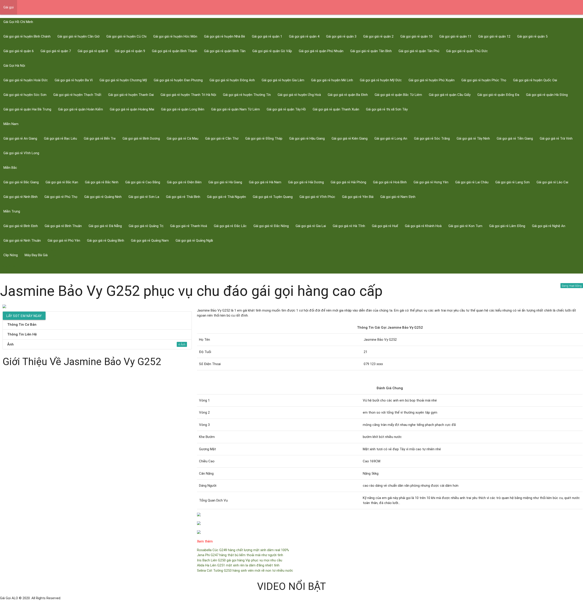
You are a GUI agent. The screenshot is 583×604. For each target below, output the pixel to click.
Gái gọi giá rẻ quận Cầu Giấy (449, 95)
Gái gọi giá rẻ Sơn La (143, 197)
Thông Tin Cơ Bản (21, 324)
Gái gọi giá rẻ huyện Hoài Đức (25, 80)
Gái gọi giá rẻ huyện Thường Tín (247, 95)
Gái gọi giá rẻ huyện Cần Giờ (78, 36)
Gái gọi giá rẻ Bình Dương (141, 138)
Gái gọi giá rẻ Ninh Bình (20, 197)
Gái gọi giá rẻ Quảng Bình (105, 240)
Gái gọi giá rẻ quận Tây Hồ (286, 109)
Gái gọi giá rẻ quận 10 (416, 36)
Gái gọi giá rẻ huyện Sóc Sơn (24, 95)
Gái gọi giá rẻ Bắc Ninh (101, 182)
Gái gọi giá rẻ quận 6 (18, 51)
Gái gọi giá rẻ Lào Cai (552, 182)
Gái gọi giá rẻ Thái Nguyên (226, 197)
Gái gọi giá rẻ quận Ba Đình (348, 95)
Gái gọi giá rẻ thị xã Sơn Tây (387, 109)
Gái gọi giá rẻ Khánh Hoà (423, 226)
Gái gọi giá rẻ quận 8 (93, 51)
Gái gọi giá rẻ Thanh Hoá (188, 226)
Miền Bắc (10, 168)
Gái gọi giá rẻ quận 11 (455, 36)
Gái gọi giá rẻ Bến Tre (100, 138)
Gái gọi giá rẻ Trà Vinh (556, 138)
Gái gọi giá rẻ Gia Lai (311, 226)
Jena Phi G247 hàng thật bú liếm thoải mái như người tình (240, 555)
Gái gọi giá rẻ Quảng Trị (146, 226)
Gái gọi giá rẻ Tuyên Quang (273, 197)
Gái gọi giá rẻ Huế (385, 226)
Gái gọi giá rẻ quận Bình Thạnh (174, 51)
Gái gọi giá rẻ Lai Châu (471, 182)
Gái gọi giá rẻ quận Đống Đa (498, 95)
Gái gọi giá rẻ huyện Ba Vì (74, 80)
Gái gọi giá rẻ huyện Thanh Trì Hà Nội (188, 95)
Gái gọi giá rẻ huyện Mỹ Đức (381, 80)
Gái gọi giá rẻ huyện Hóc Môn (175, 36)
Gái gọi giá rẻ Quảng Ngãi (194, 240)
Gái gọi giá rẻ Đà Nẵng (105, 226)
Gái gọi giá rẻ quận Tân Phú (419, 51)
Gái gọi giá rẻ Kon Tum (465, 226)
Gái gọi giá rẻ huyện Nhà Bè (224, 36)
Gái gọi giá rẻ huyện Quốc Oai (535, 80)
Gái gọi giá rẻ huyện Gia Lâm (283, 80)
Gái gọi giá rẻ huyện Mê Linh (332, 80)
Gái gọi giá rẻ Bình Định (20, 226)
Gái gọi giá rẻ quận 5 (532, 36)
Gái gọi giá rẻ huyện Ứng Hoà (299, 95)
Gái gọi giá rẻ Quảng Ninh (103, 197)
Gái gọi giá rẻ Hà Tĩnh (349, 226)
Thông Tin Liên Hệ (22, 334)
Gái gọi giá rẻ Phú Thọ (60, 197)
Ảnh (93, 344)
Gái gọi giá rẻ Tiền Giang (515, 138)
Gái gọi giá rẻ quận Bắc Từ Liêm (398, 95)
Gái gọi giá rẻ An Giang (20, 138)
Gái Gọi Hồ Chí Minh (18, 22)
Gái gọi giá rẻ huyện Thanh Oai (131, 95)
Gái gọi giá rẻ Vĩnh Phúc (317, 197)
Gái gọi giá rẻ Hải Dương (306, 182)
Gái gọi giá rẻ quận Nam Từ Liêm (235, 109)
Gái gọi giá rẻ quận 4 (304, 36)
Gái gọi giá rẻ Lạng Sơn (512, 182)
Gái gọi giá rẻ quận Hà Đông (547, 95)
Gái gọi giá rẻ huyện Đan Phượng (178, 80)
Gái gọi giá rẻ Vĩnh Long (21, 153)
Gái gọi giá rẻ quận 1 (267, 36)
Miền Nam (10, 124)
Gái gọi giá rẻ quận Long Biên (182, 109)
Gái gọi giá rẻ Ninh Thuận (22, 240)
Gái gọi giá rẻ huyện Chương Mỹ (123, 80)
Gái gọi (8, 7)
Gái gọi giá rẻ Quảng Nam (150, 240)
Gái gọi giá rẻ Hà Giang (225, 182)
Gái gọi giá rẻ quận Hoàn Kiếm (80, 109)
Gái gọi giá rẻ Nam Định (397, 197)
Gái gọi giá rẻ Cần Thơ (221, 138)
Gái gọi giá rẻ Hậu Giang (307, 138)
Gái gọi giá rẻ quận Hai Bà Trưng (27, 109)
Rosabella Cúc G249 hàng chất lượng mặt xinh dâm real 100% (243, 550)
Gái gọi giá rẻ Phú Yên (64, 240)
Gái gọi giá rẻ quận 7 (56, 51)
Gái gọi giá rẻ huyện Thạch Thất (77, 95)
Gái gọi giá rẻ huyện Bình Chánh (27, 36)
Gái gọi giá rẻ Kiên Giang (350, 138)
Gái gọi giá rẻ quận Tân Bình (371, 51)
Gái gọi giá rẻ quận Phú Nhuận (321, 51)
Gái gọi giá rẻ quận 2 (378, 36)
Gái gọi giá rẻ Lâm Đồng (507, 226)
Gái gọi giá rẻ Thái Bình (183, 197)
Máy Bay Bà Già (36, 255)
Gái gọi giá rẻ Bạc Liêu (60, 138)
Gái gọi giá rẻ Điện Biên (184, 182)
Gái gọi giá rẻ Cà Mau (182, 138)
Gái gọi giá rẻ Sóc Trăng (432, 138)
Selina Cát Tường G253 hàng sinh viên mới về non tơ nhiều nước (245, 570)
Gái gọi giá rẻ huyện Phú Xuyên (432, 80)
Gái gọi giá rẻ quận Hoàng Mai (132, 109)
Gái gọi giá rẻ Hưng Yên (431, 182)
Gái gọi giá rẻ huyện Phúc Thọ (483, 80)
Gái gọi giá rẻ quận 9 (130, 51)
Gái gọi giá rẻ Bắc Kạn (62, 182)
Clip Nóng (10, 255)
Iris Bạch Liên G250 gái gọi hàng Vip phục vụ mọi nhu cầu (239, 560)
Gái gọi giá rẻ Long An (390, 138)
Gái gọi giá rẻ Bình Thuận (63, 226)
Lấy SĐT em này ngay (24, 316)
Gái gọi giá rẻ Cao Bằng (142, 182)
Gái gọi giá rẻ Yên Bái (357, 197)
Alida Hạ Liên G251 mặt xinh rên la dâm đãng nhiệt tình (238, 565)
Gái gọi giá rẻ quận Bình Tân (224, 51)
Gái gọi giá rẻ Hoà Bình (390, 182)
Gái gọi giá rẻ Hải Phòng (348, 182)
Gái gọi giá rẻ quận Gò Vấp (272, 51)
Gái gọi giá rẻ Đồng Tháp (263, 138)
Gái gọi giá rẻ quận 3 (341, 36)
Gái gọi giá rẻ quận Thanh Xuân (336, 109)
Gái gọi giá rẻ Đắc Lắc (230, 226)
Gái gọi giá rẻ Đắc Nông (271, 226)
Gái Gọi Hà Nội (14, 66)
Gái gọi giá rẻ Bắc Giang (21, 182)
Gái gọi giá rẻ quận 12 (494, 36)
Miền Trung (11, 211)
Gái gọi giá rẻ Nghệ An (548, 226)
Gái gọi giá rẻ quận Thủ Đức (467, 51)
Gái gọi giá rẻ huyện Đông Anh (232, 80)
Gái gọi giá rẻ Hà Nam (265, 182)
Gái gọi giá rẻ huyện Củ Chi (126, 36)
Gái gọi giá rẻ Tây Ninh (473, 138)
